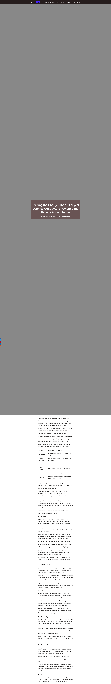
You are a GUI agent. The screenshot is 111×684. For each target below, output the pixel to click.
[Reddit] (0, 345)
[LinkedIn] (0, 344)
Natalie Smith (45, 216)
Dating (57, 2)
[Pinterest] (0, 342)
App (46, 2)
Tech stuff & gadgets (65, 216)
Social (49, 2)
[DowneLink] (36, 2)
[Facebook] (0, 338)
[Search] (79, 2)
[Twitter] (0, 340)
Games (53, 2)
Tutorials (62, 2)
